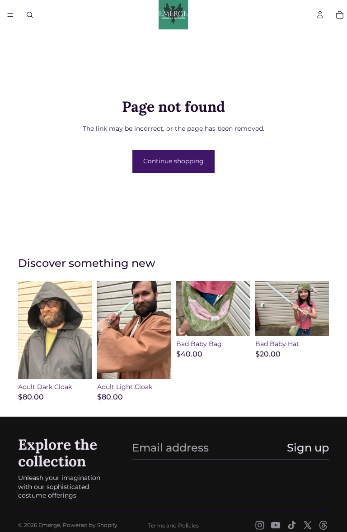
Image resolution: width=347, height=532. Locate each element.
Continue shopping (173, 161)
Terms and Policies (173, 525)
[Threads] (323, 525)
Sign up (308, 447)
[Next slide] (82, 330)
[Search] (30, 15)
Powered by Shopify (90, 525)
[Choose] (78, 365)
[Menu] (10, 15)
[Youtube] (275, 525)
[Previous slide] (28, 330)
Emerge (49, 525)
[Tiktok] (291, 525)
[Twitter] (307, 525)
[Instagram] (259, 525)
